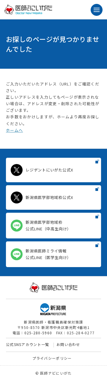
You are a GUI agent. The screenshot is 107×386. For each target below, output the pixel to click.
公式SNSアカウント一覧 (27, 344)
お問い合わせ (68, 344)
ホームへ (14, 130)
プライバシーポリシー (52, 358)
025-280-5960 (38, 332)
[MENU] (97, 10)
